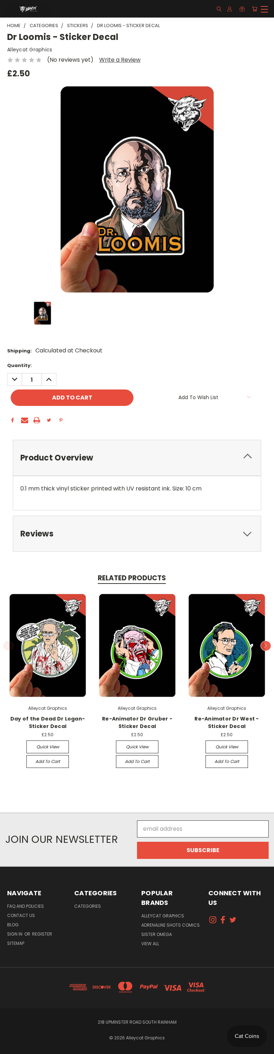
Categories (87, 906)
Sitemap (15, 943)
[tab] (137, 458)
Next (265, 646)
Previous (8, 646)
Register (42, 934)
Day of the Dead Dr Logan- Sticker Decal (47, 722)
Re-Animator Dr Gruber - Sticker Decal (137, 722)
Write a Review (120, 60)
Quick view (47, 747)
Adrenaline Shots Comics (170, 925)
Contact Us (21, 915)
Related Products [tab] (132, 578)
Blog (13, 925)
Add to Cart (47, 761)
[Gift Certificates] (242, 9)
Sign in (15, 934)
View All (150, 944)
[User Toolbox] (229, 9)
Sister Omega (156, 934)
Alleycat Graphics (162, 916)
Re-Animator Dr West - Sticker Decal (226, 722)
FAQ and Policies (25, 906)
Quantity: (19, 365)
